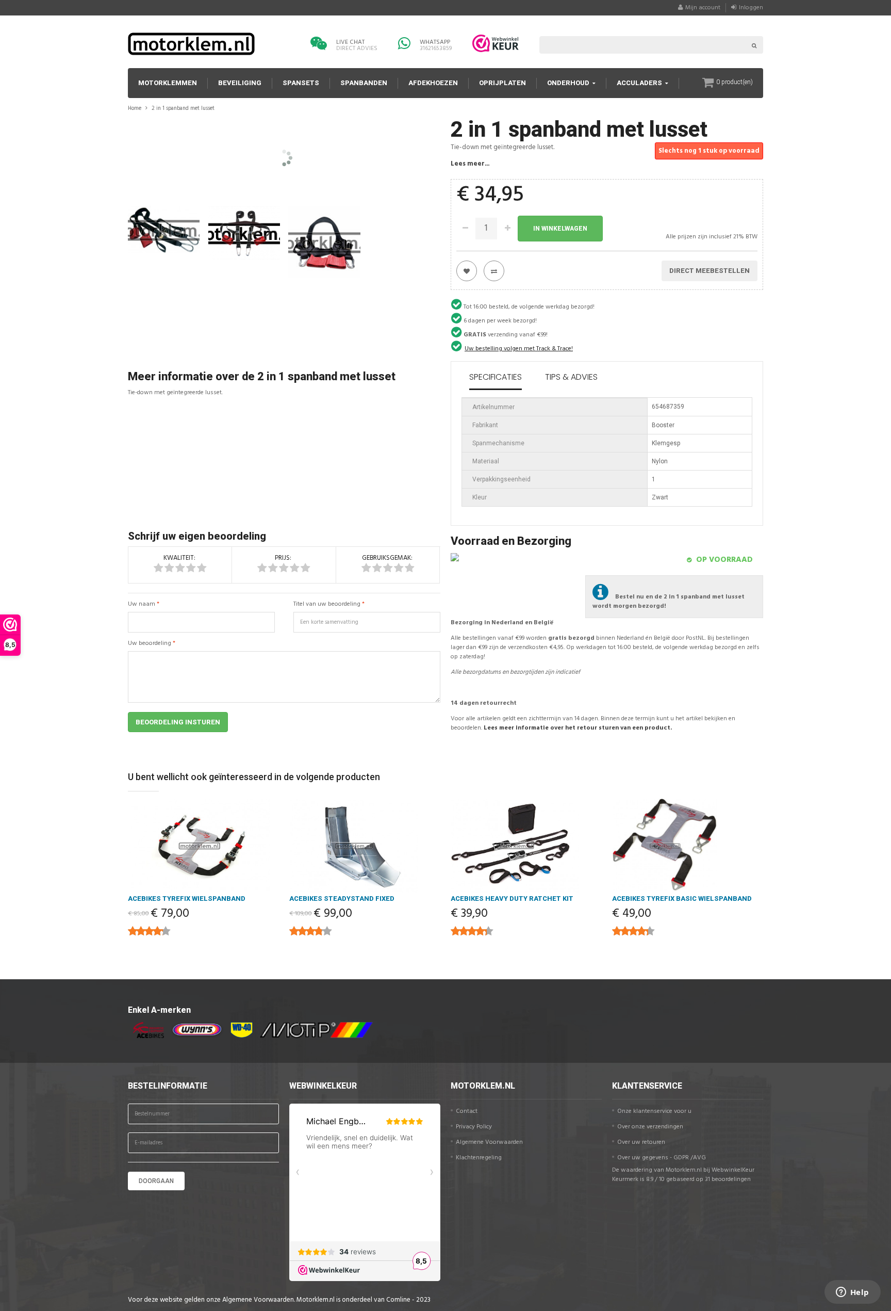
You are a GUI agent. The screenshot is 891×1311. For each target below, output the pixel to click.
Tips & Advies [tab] (571, 377)
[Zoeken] (754, 45)
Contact (466, 1111)
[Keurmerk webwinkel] (495, 43)
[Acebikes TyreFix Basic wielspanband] (687, 846)
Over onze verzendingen (650, 1127)
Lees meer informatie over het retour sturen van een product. (578, 728)
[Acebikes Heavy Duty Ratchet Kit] (526, 846)
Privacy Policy (474, 1127)
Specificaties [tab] (495, 377)
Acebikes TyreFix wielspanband (186, 898)
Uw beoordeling (149, 643)
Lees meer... (470, 163)
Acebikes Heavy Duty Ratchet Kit (512, 898)
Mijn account (702, 8)
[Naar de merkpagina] (146, 1030)
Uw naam (141, 604)
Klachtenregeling (479, 1158)
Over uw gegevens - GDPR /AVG (661, 1158)
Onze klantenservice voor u (654, 1111)
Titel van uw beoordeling (326, 604)
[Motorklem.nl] (191, 44)
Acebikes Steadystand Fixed (341, 898)
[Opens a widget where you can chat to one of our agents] (852, 1293)
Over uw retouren (641, 1142)
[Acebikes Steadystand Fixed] (364, 846)
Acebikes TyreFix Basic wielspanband (682, 898)
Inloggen (751, 8)
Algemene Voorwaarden (489, 1142)
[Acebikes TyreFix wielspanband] (203, 846)
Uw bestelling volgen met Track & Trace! (519, 349)
